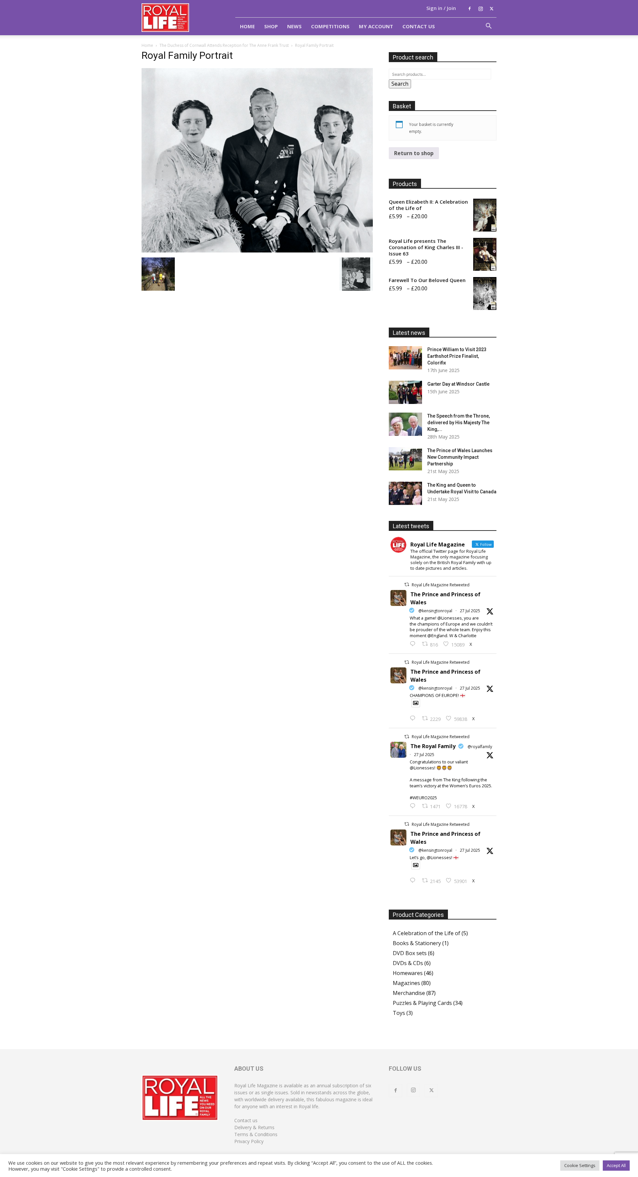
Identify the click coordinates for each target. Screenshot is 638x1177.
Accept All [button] (616, 1165)
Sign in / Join (441, 8)
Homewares (408, 973)
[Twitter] (491, 8)
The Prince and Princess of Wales (445, 598)
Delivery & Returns (254, 1127)
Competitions (330, 26)
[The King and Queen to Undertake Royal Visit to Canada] (405, 493)
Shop (271, 26)
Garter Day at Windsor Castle (458, 384)
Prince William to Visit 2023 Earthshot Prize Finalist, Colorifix (456, 356)
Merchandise (409, 993)
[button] (488, 26)
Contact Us (418, 26)
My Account (376, 26)
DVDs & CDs (408, 963)
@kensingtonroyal (435, 611)
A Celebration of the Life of (426, 933)
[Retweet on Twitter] (406, 584)
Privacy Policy (249, 1141)
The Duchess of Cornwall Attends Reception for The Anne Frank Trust (224, 45)
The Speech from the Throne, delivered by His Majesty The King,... (458, 422)
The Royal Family (433, 746)
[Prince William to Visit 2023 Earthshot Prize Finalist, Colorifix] (405, 357)
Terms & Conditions (255, 1134)
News (294, 26)
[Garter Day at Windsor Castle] (405, 392)
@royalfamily (480, 746)
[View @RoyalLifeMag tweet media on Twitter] (415, 703)
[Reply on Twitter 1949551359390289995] (414, 806)
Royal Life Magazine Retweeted (441, 585)
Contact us (246, 1120)
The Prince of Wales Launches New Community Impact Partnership (459, 457)
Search (399, 83)
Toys (399, 1013)
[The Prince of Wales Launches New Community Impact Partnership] (405, 458)
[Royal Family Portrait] (257, 250)
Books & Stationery (417, 943)
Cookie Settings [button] (579, 1165)
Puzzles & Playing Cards (422, 1003)
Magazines (406, 983)
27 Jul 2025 (470, 611)
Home (247, 26)
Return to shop (414, 153)
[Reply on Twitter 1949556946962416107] (414, 644)
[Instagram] (480, 8)
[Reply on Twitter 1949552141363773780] (414, 718)
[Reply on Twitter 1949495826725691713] (414, 880)
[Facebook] (470, 8)
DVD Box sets (410, 953)
